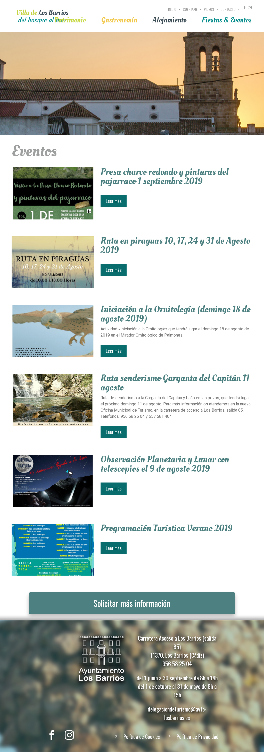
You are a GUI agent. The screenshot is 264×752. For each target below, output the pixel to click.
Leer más (113, 201)
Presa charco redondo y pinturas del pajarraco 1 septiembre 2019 (165, 177)
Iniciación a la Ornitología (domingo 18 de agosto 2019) (176, 314)
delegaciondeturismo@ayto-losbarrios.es (177, 713)
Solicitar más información (132, 603)
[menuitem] (173, 12)
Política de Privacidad (197, 736)
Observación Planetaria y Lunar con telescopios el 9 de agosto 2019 (165, 464)
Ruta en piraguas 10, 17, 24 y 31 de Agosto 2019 (175, 245)
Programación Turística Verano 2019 (167, 528)
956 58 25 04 (177, 663)
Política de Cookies (141, 736)
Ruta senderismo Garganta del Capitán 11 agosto (175, 383)
